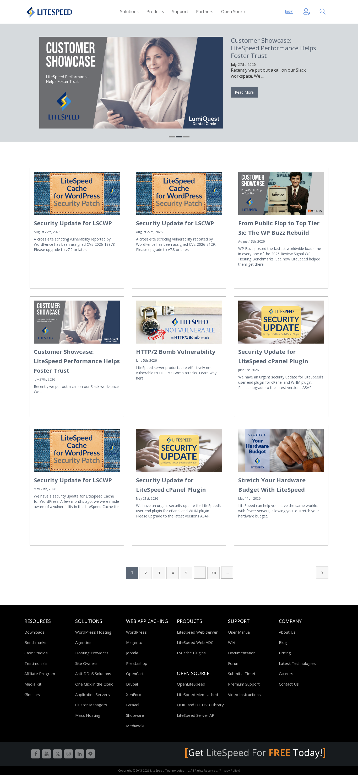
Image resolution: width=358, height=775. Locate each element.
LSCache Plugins (191, 652)
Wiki (231, 642)
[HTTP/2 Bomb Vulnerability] (179, 322)
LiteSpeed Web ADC (195, 642)
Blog (283, 642)
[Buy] (289, 10)
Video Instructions (244, 694)
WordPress (136, 632)
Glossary (32, 694)
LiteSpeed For (248, 752)
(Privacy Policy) (229, 770)
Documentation (242, 652)
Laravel (132, 704)
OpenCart (135, 673)
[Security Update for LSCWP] (77, 193)
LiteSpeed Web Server (197, 632)
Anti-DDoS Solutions (93, 673)
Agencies (83, 642)
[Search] (324, 10)
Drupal (132, 684)
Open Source (234, 11)
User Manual (239, 632)
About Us (287, 632)
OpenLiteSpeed (191, 684)
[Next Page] (322, 572)
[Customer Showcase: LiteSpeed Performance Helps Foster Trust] (131, 83)
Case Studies (36, 652)
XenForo (133, 694)
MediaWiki (135, 725)
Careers (286, 673)
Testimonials (35, 663)
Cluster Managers (91, 704)
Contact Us (289, 684)
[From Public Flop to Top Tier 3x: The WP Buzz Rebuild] (281, 193)
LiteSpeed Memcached (197, 694)
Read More (244, 92)
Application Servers (92, 694)
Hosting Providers (92, 652)
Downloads (34, 632)
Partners (204, 11)
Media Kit (32, 684)
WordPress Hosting (93, 632)
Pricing (285, 652)
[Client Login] (307, 10)
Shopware (135, 715)
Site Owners (86, 663)
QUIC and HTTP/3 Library (200, 704)
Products (155, 11)
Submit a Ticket (242, 673)
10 (213, 572)
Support (180, 11)
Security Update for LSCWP (73, 223)
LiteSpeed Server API (196, 715)
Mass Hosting (87, 715)
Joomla (132, 652)
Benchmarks (35, 642)
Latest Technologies (297, 663)
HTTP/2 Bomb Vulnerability (175, 351)
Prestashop (136, 663)
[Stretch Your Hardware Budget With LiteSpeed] (281, 450)
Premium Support (244, 684)
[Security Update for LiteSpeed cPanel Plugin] (281, 322)
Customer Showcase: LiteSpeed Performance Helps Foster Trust (273, 48)
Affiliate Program (39, 673)
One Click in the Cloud (94, 684)
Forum (234, 663)
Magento (134, 642)
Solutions (129, 11)
